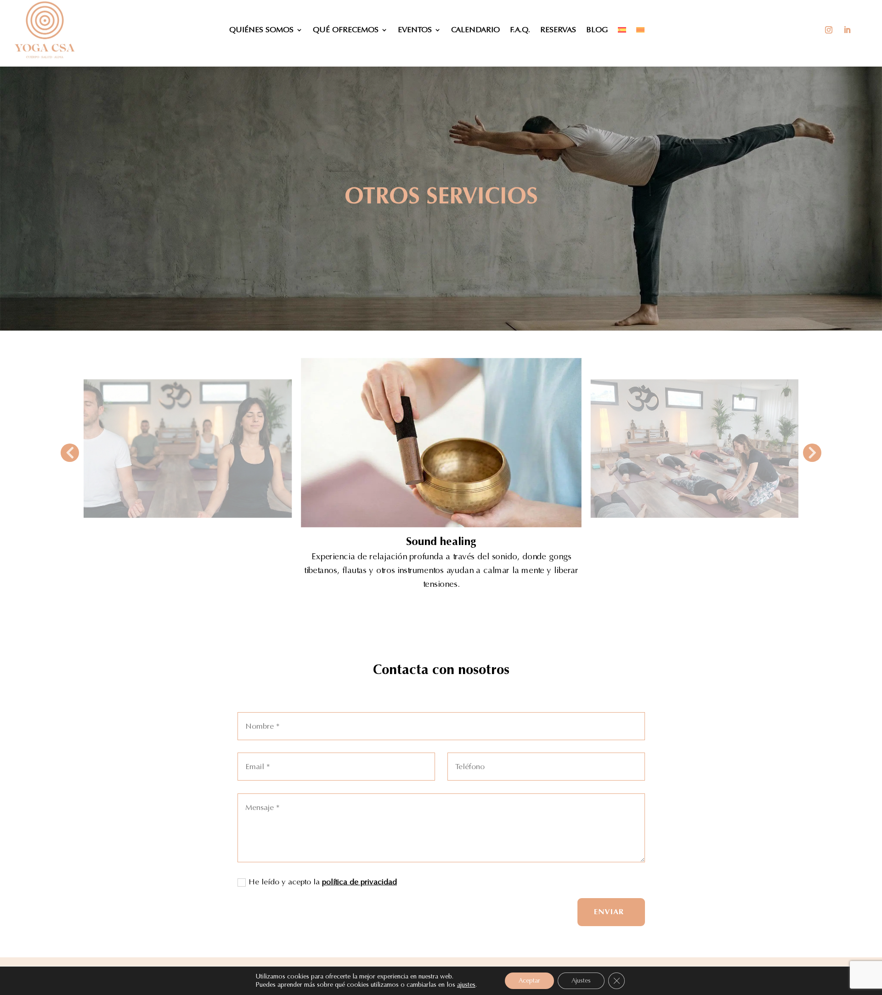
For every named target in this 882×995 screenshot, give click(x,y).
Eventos (415, 29)
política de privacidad (359, 882)
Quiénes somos (261, 29)
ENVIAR (609, 911)
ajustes (466, 985)
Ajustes (581, 980)
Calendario (475, 29)
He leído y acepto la (323, 882)
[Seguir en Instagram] (828, 29)
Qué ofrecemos (346, 29)
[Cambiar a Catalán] (640, 30)
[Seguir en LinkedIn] (847, 29)
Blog (597, 29)
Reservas (558, 29)
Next (812, 453)
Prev (70, 453)
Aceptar (529, 980)
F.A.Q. (520, 29)
